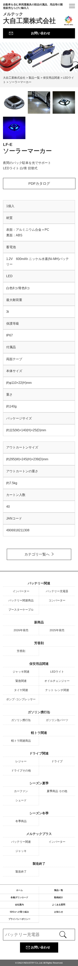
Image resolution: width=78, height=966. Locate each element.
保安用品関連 (39, 663)
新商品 (39, 622)
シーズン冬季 (39, 813)
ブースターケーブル (21, 609)
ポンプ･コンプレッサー (21, 699)
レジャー (21, 761)
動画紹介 (58, 897)
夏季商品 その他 (57, 791)
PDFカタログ (39, 184)
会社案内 (19, 904)
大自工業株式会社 (33, 13)
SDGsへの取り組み (19, 912)
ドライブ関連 (39, 753)
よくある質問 (58, 904)
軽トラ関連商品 (21, 740)
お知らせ (58, 912)
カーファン (21, 791)
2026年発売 (21, 630)
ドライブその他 (21, 770)
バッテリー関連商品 (21, 600)
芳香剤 (39, 643)
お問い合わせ (40, 33)
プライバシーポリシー (19, 919)
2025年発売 (57, 630)
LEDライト (57, 671)
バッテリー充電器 (57, 591)
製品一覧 (58, 890)
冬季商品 (21, 821)
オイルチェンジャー (57, 680)
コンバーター (57, 600)
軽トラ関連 (39, 732)
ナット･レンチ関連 (57, 690)
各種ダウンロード (19, 897)
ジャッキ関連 (21, 671)
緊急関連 (21, 680)
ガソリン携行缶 (39, 712)
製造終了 (39, 863)
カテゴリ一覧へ (37, 554)
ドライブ (57, 761)
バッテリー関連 (39, 583)
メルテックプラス (39, 834)
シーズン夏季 (39, 783)
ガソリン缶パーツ (57, 720)
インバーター (21, 591)
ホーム (19, 890)
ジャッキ (21, 851)
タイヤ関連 (21, 690)
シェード (21, 800)
